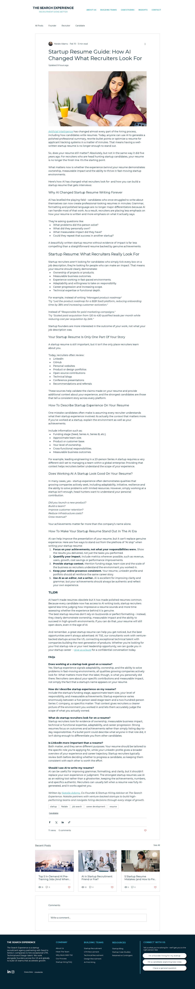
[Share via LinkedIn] (62, 822)
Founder (52, 26)
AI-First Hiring (89, 962)
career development (95, 806)
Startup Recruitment (93, 948)
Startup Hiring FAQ (64, 962)
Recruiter (66, 26)
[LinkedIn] (9, 972)
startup (53, 806)
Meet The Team (62, 952)
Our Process (61, 958)
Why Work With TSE (64, 955)
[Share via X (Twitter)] (56, 822)
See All (157, 845)
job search (77, 806)
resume (113, 806)
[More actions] (145, 43)
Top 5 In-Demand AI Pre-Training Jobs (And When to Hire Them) (53, 878)
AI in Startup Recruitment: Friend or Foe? (97, 878)
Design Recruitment (92, 959)
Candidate (80, 26)
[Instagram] (13, 972)
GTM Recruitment (91, 952)
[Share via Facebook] (49, 822)
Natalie (64, 806)
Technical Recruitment (93, 955)
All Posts (39, 26)
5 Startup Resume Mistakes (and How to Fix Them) (140, 878)
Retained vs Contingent (122, 955)
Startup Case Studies (121, 952)
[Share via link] (69, 822)
